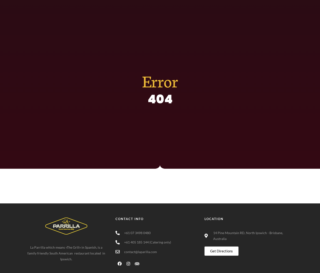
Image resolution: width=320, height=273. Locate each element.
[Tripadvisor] (289, 4)
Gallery (247, 25)
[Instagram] (280, 4)
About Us (220, 25)
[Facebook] (272, 4)
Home (174, 25)
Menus (193, 25)
